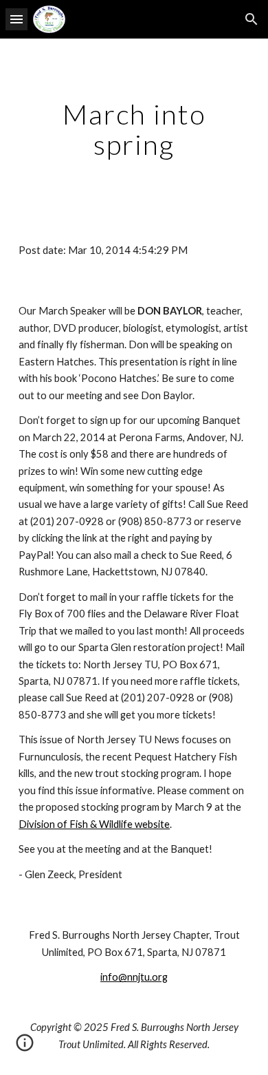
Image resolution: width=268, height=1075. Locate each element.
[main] (134, 129)
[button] (16, 19)
